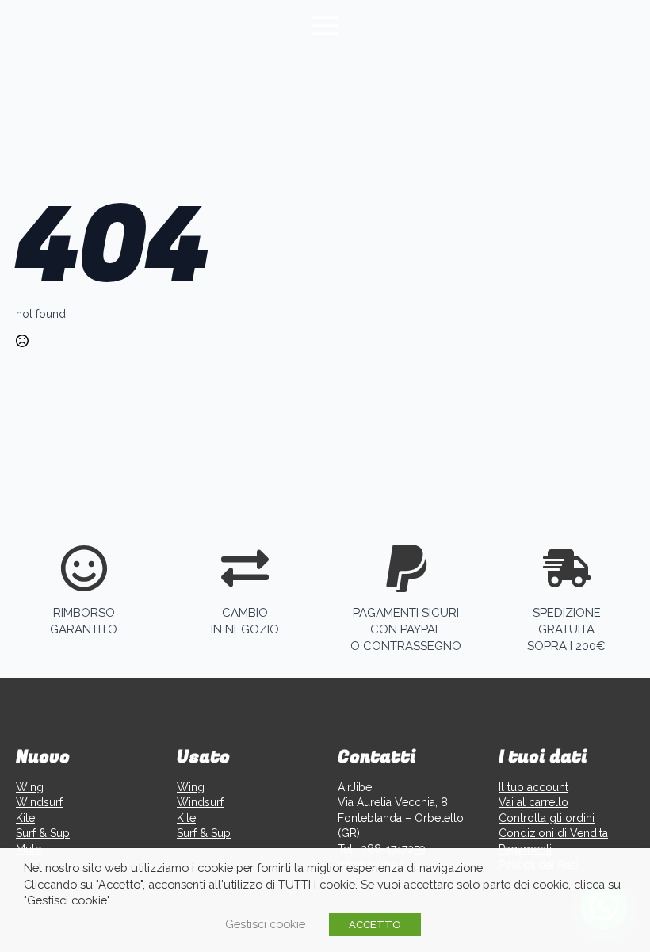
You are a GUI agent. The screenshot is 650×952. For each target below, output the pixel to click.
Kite (25, 818)
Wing (30, 787)
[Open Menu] (325, 25)
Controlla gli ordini (547, 818)
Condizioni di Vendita (553, 833)
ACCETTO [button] (375, 925)
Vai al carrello (533, 802)
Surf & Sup (43, 833)
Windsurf (39, 802)
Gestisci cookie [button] (265, 924)
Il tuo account (533, 787)
